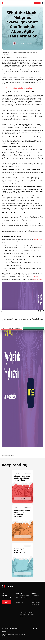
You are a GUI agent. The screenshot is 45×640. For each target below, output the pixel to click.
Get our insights (6, 602)
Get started (37, 2)
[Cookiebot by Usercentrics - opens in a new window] (39, 311)
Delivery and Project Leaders (22, 597)
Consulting (33, 597)
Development (34, 600)
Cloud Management (35, 602)
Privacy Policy (23, 616)
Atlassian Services (35, 604)
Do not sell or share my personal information (11, 328)
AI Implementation (35, 595)
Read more (22, 498)
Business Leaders (19, 602)
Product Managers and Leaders (22, 595)
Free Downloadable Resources (26, 612)
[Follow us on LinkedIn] (36, 628)
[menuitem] (22, 599)
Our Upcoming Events (25, 610)
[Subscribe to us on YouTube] (33, 628)
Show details (39, 324)
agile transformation (38, 239)
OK (33, 328)
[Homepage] (2, 3)
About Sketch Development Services (27, 614)
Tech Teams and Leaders (21, 600)
